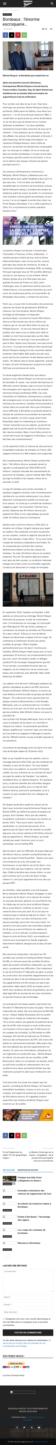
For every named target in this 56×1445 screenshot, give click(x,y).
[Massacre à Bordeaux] (9, 1246)
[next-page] (8, 1256)
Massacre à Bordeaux (29, 1243)
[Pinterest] (18, 35)
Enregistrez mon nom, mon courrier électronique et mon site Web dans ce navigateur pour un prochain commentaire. (26, 1322)
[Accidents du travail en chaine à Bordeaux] (9, 1207)
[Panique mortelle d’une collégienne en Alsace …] (9, 1180)
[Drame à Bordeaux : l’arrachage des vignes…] (9, 1220)
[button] (4, 3)
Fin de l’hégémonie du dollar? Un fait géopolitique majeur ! (15, 1155)
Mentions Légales (41, 1441)
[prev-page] (4, 1256)
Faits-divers (15, 10)
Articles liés (9, 1170)
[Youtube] (39, 1427)
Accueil (5, 10)
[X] (11, 35)
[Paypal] (24, 1427)
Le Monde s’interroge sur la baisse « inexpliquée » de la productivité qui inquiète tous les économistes (41, 1156)
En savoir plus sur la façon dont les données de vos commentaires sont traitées (27, 1343)
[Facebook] (5, 35)
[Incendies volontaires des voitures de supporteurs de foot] (9, 1193)
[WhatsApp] (24, 35)
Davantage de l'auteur (28, 1170)
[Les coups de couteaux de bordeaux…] (9, 1233)
